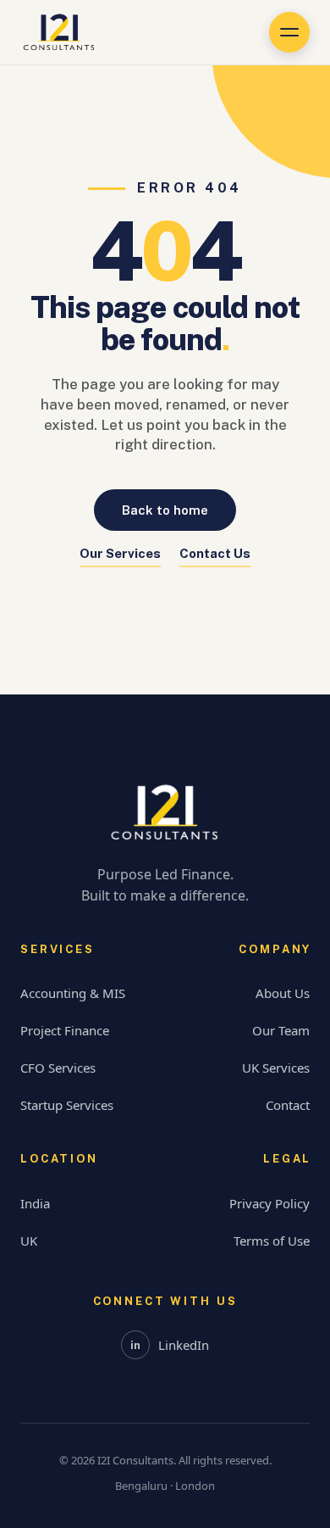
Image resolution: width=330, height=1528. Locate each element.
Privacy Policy (269, 1203)
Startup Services (66, 1104)
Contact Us (214, 553)
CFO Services (58, 1067)
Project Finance (64, 1030)
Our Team (281, 1030)
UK (28, 1240)
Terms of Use (272, 1240)
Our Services (120, 553)
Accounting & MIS (72, 992)
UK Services (276, 1067)
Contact (288, 1104)
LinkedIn (169, 1344)
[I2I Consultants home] (59, 32)
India (35, 1203)
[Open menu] (289, 32)
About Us (283, 992)
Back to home (165, 510)
